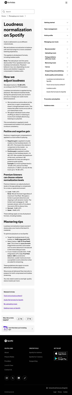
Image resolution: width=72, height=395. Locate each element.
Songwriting (33, 361)
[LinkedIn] (18, 378)
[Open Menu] (66, 2)
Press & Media (9, 357)
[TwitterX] (12, 378)
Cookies (65, 392)
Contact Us (8, 370)
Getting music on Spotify (12, 308)
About (6, 352)
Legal (54, 392)
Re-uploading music (10, 304)
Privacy (60, 392)
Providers (7, 361)
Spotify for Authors (35, 352)
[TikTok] (24, 378)
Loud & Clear (8, 365)
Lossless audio (51, 88)
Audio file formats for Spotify (13, 300)
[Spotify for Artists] (9, 2)
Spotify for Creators (35, 357)
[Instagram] (6, 378)
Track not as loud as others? (13, 296)
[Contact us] (31, 329)
